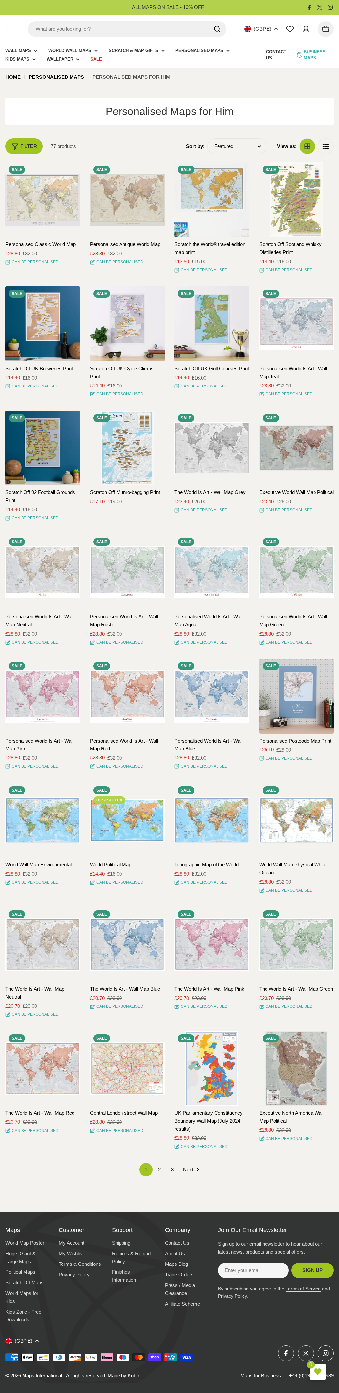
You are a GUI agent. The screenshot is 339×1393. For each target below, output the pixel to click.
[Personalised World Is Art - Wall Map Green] (296, 572)
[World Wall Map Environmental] (42, 820)
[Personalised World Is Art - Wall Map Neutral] (42, 572)
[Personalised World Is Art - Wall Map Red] (127, 696)
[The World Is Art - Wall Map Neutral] (42, 944)
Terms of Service (303, 1288)
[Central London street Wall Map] (127, 1068)
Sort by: (195, 146)
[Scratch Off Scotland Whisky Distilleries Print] (296, 199)
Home (13, 77)
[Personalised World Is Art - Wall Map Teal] (296, 323)
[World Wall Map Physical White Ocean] (296, 820)
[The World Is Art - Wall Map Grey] (211, 448)
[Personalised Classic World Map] (42, 199)
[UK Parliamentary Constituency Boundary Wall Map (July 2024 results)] (211, 1068)
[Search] (217, 29)
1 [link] (146, 1169)
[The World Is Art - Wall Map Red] (42, 1068)
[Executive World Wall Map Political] (296, 448)
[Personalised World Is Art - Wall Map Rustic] (127, 572)
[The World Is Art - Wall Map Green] (296, 944)
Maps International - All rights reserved (63, 1375)
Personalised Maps (56, 77)
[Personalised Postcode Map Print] (296, 696)
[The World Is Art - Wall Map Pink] (211, 944)
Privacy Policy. (233, 1296)
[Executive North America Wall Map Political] (296, 1068)
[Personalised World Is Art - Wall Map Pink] (42, 696)
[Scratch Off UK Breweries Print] (42, 323)
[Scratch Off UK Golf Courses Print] (211, 323)
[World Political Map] (127, 820)
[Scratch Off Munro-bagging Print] (127, 448)
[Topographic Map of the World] (211, 820)
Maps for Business (260, 1375)
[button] (69, 173)
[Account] (306, 29)
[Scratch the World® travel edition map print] (211, 199)
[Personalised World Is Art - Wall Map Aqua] (211, 572)
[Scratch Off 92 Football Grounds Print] (42, 448)
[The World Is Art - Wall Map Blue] (127, 944)
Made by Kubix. (124, 1375)
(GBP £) (262, 29)
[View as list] (326, 146)
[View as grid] (307, 146)
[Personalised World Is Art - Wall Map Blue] (211, 696)
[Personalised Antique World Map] (127, 199)
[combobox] (127, 29)
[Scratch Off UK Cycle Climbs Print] (127, 323)
